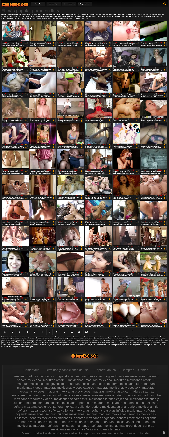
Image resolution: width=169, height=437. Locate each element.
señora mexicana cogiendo (32, 406)
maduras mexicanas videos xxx (118, 387)
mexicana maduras (25, 395)
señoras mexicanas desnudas (79, 422)
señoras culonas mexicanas (65, 414)
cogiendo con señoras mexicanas (79, 376)
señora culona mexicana (141, 403)
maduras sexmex (142, 391)
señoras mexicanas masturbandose (116, 425)
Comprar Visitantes (135, 370)
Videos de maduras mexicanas (15, 4)
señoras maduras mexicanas (106, 414)
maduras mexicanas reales (86, 383)
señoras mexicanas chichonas (51, 418)
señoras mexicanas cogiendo (94, 418)
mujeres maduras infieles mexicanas (51, 403)
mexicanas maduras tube (143, 395)
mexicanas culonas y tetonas (61, 395)
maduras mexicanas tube (124, 383)
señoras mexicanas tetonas (101, 429)
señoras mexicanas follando (122, 422)
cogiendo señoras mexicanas (125, 376)
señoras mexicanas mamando (68, 425)
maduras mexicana (98, 380)
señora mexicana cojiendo (71, 406)
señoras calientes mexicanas (69, 410)
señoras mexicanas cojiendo (137, 418)
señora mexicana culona (109, 406)
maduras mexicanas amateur (134, 380)
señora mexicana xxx (32, 410)
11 (79, 332)
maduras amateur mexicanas (63, 380)
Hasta (164, 432)
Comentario (31, 370)
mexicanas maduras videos (33, 399)
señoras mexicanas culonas (37, 422)
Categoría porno (85, 4)
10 (72, 332)
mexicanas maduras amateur (103, 395)
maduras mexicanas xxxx (110, 391)
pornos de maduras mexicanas (100, 403)
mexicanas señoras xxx (70, 399)
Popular (38, 4)
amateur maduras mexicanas (33, 376)
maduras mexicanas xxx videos (68, 391)
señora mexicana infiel (143, 406)
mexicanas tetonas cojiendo (108, 399)
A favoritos (164, 3)
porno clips (54, 4)
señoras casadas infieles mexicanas (117, 410)
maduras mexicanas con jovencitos (40, 383)
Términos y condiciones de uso (67, 370)
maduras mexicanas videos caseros (69, 387)
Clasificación (69, 4)
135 (86, 332)
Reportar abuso (105, 370)
